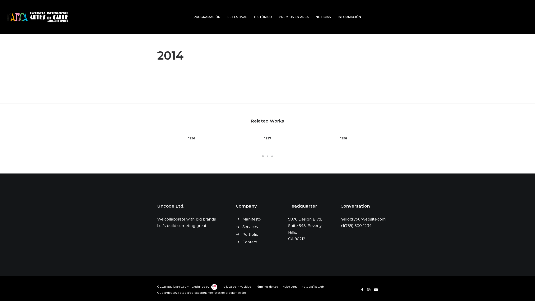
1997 (267, 138)
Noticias (323, 17)
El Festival (237, 17)
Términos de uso (267, 286)
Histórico (263, 17)
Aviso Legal (290, 286)
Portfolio (250, 234)
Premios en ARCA (294, 17)
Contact (249, 242)
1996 (191, 138)
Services (250, 226)
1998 (343, 138)
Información (349, 17)
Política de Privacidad (236, 286)
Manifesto (251, 219)
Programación (207, 17)
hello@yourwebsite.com (363, 219)
